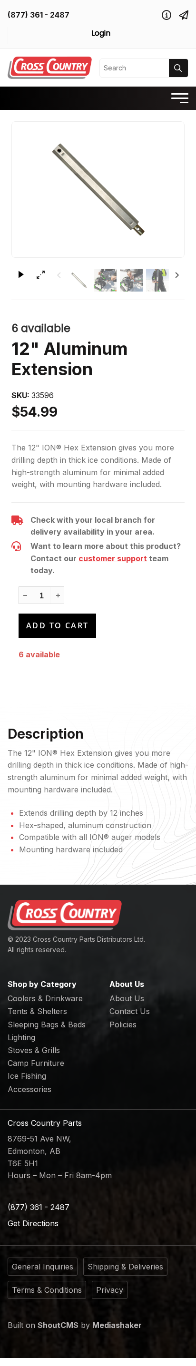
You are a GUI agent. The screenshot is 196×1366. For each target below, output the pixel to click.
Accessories (29, 1089)
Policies (123, 1024)
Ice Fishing (27, 1076)
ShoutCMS (58, 1325)
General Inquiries (42, 1266)
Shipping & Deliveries (125, 1266)
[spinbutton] (41, 596)
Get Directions (33, 1223)
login (100, 33)
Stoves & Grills (34, 1050)
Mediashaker (117, 1325)
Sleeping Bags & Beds (47, 1024)
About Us (126, 998)
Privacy (109, 1290)
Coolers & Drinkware (45, 998)
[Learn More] (166, 15)
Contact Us (129, 1011)
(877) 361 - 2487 (38, 15)
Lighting (21, 1037)
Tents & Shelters (37, 1011)
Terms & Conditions (47, 1290)
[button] (57, 595)
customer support (112, 558)
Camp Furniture (36, 1063)
